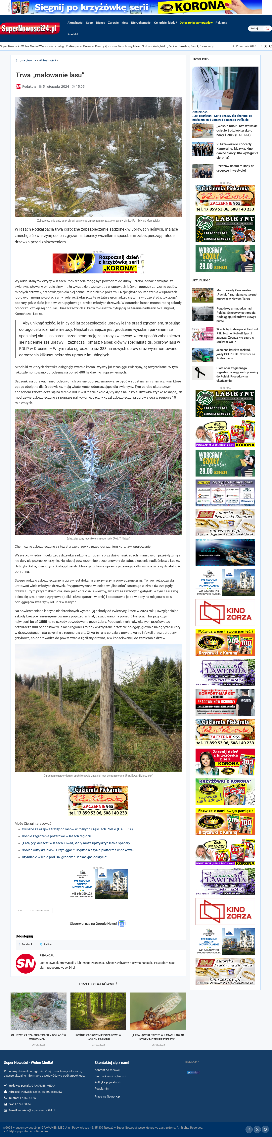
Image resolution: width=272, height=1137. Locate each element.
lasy (21, 910)
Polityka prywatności (19, 1131)
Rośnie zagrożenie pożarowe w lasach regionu (56, 836)
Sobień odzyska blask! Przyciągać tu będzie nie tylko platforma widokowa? (78, 850)
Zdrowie (113, 23)
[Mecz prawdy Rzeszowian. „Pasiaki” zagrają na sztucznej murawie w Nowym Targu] (202, 295)
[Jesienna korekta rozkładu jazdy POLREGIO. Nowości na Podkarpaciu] (202, 355)
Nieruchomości (141, 23)
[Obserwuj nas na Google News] (122, 925)
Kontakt (73, 34)
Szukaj (267, 28)
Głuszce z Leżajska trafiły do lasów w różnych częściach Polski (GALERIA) (77, 829)
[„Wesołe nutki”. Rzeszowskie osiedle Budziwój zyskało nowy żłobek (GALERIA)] (202, 131)
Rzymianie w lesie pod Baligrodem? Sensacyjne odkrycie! (64, 857)
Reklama (221, 23)
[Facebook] (261, 46)
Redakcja (47, 955)
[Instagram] (270, 46)
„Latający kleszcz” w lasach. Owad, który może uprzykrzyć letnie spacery (76, 843)
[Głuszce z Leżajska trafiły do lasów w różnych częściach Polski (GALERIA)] (39, 1011)
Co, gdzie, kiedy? (165, 23)
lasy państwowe (40, 910)
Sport (89, 23)
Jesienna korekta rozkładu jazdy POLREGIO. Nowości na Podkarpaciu (235, 354)
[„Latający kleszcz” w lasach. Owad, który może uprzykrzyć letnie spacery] (158, 1011)
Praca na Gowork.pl (107, 1096)
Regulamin (43, 1131)
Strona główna (26, 60)
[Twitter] (265, 46)
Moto (124, 23)
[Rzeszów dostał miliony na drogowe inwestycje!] (202, 171)
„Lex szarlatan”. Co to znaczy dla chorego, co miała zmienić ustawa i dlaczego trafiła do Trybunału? (222, 120)
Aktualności (75, 23)
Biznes (100, 23)
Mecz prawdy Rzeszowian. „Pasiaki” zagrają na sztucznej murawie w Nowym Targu (236, 295)
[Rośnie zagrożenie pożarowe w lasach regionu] (98, 1011)
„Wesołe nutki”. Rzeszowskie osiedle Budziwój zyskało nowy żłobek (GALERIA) (237, 130)
